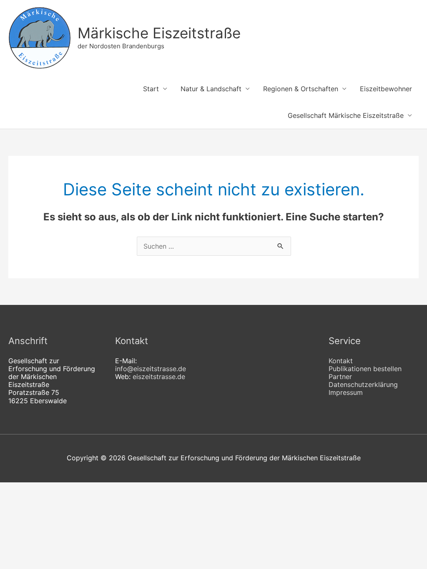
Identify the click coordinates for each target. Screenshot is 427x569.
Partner (340, 376)
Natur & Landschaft (211, 89)
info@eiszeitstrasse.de (150, 368)
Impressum (346, 392)
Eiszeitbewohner (386, 89)
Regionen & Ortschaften (300, 89)
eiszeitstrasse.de (159, 376)
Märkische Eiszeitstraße (159, 33)
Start (151, 89)
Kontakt (341, 361)
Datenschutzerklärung (363, 384)
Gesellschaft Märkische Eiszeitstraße (346, 115)
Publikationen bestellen (365, 368)
